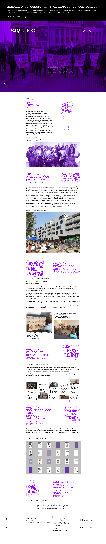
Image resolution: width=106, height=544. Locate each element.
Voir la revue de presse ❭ (38, 500)
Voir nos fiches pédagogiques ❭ (40, 278)
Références (56, 525)
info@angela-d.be (85, 522)
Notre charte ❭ (32, 137)
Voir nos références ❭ (36, 438)
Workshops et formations (60, 522)
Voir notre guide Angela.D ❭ (39, 281)
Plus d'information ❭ (36, 338)
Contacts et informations (60, 530)
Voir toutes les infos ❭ (37, 210)
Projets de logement (58, 520)
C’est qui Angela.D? (59, 519)
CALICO (34, 187)
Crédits (55, 528)
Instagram (89, 527)
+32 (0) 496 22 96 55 (87, 520)
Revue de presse (58, 527)
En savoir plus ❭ (33, 140)
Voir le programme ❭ (31, 397)
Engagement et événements (61, 523)
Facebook (83, 527)
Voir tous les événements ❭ (38, 364)
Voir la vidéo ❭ (41, 389)
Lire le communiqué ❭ (16, 16)
